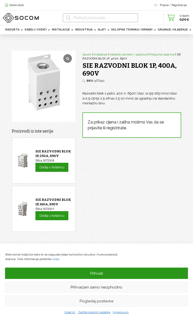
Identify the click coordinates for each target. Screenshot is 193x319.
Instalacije (100, 54)
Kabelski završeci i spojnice (128, 54)
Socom (86, 54)
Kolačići (70, 312)
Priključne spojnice (161, 54)
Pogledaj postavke (96, 301)
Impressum (121, 312)
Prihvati (96, 273)
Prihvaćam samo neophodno (96, 287)
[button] (176, 17)
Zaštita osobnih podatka (94, 312)
